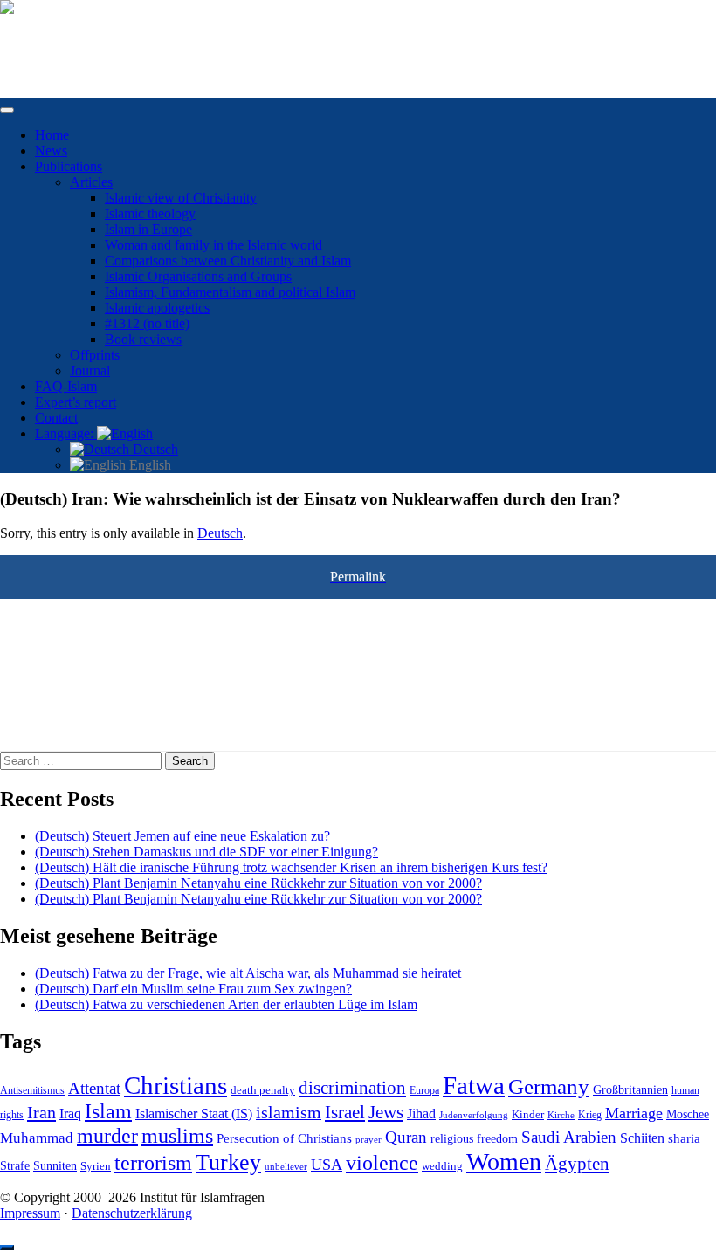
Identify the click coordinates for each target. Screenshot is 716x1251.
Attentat (94, 1088)
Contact (56, 417)
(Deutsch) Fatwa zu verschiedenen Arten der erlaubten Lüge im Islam (226, 1004)
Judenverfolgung (473, 1115)
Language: (66, 433)
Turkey (228, 1162)
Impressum (30, 1213)
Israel (345, 1112)
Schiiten (642, 1138)
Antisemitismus (32, 1090)
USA (326, 1164)
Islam (108, 1111)
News (51, 150)
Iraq (70, 1114)
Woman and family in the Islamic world (213, 244)
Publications (68, 166)
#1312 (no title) (147, 323)
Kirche (561, 1115)
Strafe (15, 1165)
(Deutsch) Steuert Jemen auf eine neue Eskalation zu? (182, 835)
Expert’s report (75, 402)
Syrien (95, 1165)
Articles (91, 182)
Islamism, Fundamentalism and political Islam (230, 292)
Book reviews (143, 339)
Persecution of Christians (284, 1138)
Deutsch (153, 449)
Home (52, 134)
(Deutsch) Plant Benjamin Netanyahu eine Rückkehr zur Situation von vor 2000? (258, 883)
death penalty (263, 1090)
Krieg (590, 1115)
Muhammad (36, 1138)
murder (107, 1135)
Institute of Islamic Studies (72, 37)
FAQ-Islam (66, 386)
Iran (41, 1112)
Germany (548, 1086)
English (148, 464)
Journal (90, 370)
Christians (175, 1085)
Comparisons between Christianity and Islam (228, 260)
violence (382, 1162)
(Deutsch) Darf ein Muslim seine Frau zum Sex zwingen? (193, 988)
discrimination (352, 1087)
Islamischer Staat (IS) (193, 1113)
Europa (424, 1090)
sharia (684, 1138)
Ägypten (577, 1163)
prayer (368, 1139)
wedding (442, 1166)
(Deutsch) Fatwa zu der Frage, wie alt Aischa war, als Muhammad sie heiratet (248, 973)
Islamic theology (150, 213)
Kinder (528, 1114)
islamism (288, 1112)
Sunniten (55, 1165)
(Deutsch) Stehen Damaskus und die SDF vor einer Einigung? (206, 851)
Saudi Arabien (568, 1137)
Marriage (634, 1113)
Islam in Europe (148, 229)
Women (503, 1161)
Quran (406, 1137)
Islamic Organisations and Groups (198, 276)
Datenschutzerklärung (132, 1213)
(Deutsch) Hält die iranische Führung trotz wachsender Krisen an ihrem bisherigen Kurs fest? (291, 867)
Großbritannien (630, 1089)
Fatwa (474, 1085)
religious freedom (474, 1138)
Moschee (687, 1114)
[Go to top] (7, 1247)
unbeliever (286, 1166)
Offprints (95, 354)
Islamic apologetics (157, 307)
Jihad (421, 1114)
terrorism (153, 1162)
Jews (385, 1112)
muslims (177, 1135)
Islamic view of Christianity (181, 197)
